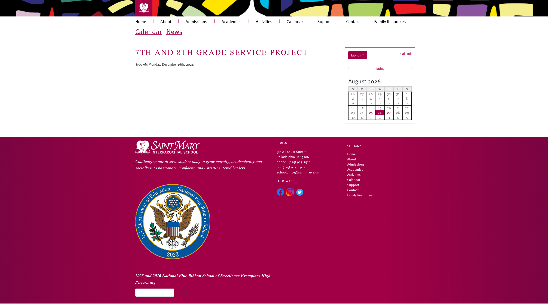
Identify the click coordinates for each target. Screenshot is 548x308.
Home (140, 21)
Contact (353, 21)
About (165, 21)
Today (380, 68)
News (174, 31)
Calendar (295, 21)
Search (182, 292)
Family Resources (390, 21)
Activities (264, 21)
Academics (231, 21)
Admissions (196, 21)
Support (324, 21)
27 (389, 112)
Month (356, 55)
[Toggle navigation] (143, 8)
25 (371, 112)
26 (380, 112)
